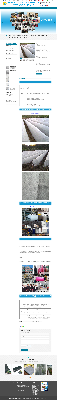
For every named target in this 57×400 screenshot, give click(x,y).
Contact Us (12, 385)
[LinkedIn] (45, 5)
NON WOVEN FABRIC (34, 394)
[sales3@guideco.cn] (20, 326)
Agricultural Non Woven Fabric (24, 39)
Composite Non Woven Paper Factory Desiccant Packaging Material (13, 74)
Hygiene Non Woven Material (10, 50)
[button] (54, 22)
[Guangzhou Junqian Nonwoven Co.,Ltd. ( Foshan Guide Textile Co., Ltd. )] (5, 3)
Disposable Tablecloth (9, 60)
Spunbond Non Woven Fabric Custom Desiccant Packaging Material (13, 87)
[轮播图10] (28, 20)
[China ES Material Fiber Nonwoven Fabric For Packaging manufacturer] (7, 67)
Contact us (20, 382)
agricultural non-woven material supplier (35, 113)
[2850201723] (21, 326)
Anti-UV (36, 321)
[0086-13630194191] (23, 326)
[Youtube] (40, 5)
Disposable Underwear (34, 387)
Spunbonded (28, 321)
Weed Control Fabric (9, 55)
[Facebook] (42, 5)
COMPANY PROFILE (12, 384)
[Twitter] (43, 5)
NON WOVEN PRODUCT (9, 53)
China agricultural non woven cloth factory (35, 206)
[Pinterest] (48, 5)
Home (16, 39)
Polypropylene (40, 321)
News (11, 387)
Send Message (25, 350)
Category (19, 39)
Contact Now (39, 73)
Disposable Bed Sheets (35, 391)
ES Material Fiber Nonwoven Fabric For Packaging (13, 66)
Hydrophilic (33, 321)
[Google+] (46, 5)
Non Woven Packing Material (35, 390)
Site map (11, 388)
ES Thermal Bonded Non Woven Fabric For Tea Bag (13, 70)
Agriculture (25, 321)
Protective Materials (8, 45)
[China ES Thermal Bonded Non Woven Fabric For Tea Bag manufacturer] (7, 71)
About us (11, 382)
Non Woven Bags (8, 58)
